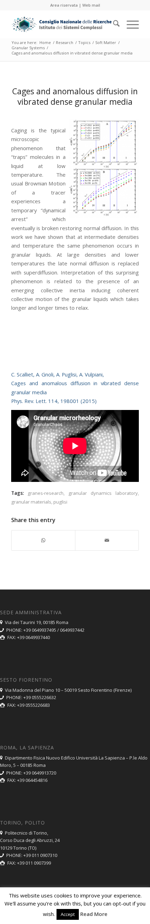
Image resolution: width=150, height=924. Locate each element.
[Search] (113, 24)
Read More (93, 913)
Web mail (91, 5)
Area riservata (64, 5)
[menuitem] (113, 24)
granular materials (31, 502)
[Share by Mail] (106, 540)
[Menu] (129, 24)
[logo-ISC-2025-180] (62, 24)
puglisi (60, 502)
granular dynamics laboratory (103, 493)
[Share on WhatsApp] (43, 540)
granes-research (45, 493)
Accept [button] (68, 914)
